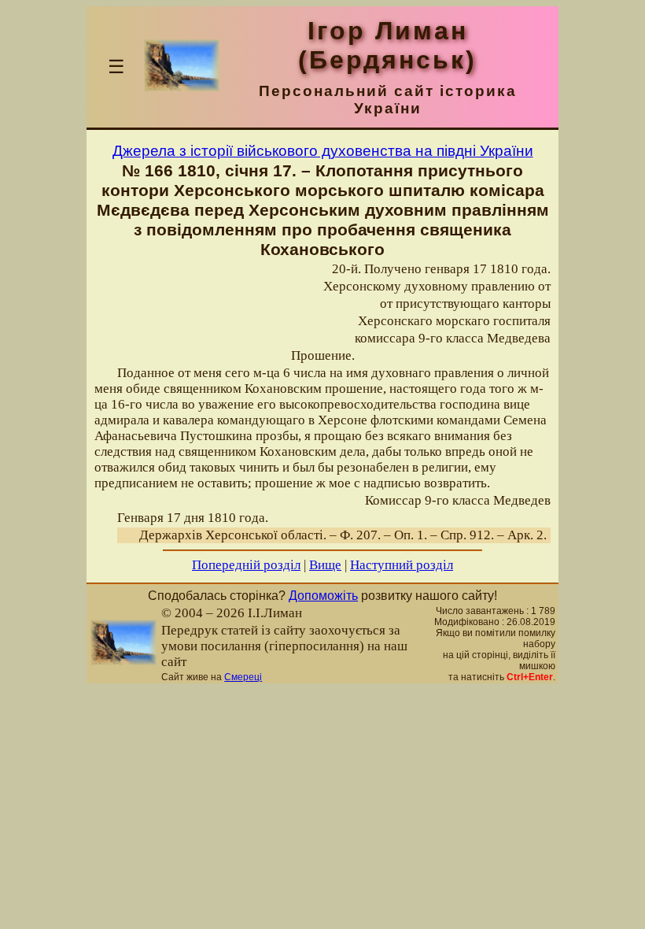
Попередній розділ (246, 564)
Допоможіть (323, 595)
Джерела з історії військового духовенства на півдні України (322, 150)
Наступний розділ (401, 564)
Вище (325, 564)
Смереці (243, 677)
